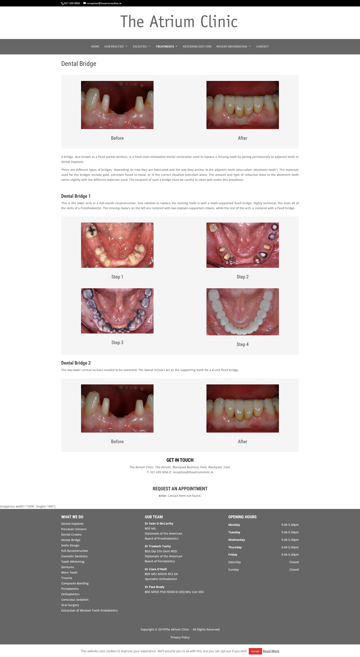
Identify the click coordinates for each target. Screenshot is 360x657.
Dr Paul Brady (154, 587)
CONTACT (262, 46)
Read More (271, 651)
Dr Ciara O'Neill (156, 569)
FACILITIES (140, 46)
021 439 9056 (159, 472)
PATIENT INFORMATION (231, 46)
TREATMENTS (165, 46)
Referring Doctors (197, 46)
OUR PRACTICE (114, 46)
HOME (95, 46)
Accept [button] (255, 651)
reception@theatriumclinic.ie (193, 472)
